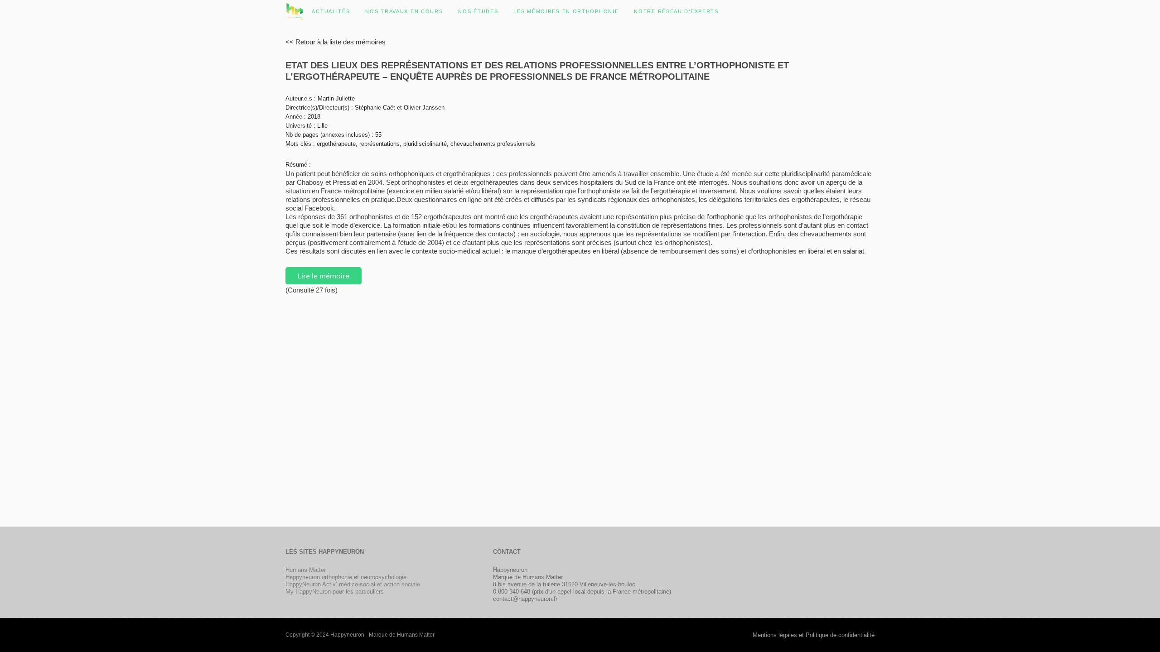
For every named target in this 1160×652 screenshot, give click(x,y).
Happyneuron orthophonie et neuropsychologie (345, 577)
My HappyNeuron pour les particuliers (334, 591)
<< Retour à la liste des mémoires (335, 42)
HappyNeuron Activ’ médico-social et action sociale (352, 584)
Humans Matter (305, 569)
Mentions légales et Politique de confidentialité (814, 635)
